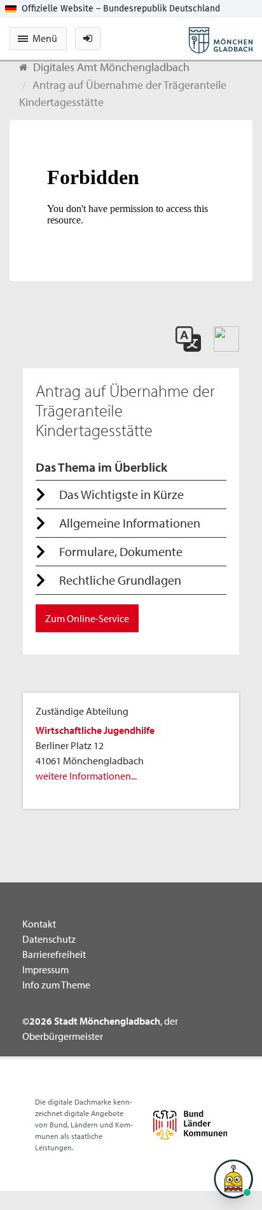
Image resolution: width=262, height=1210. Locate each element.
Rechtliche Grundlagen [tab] (120, 580)
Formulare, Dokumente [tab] (121, 551)
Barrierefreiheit (54, 954)
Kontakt (39, 923)
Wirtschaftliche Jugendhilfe (95, 730)
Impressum (45, 969)
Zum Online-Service (87, 618)
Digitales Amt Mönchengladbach (111, 67)
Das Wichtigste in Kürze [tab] (121, 494)
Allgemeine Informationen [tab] (129, 523)
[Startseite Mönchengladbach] (220, 38)
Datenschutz (49, 939)
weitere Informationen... (86, 775)
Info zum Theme (56, 984)
